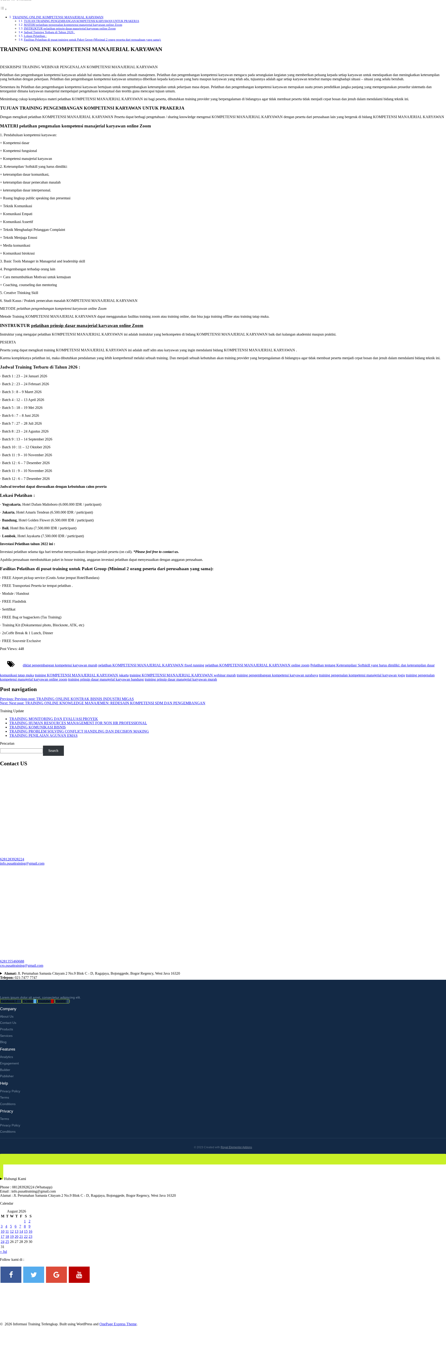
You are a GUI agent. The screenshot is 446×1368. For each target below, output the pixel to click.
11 (7, 1231)
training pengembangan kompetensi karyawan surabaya (277, 675)
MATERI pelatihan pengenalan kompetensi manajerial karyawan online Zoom (73, 24)
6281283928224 (12, 859)
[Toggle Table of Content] (3, 9)
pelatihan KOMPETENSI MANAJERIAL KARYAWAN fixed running (151, 665)
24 (2, 1242)
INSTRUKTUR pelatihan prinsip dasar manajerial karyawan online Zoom (70, 28)
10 (2, 1231)
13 (16, 1231)
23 (30, 1237)
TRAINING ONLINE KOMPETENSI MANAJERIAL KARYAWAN (58, 17)
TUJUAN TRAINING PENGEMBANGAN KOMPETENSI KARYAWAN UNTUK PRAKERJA (81, 21)
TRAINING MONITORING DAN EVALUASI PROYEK (53, 719)
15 (26, 1231)
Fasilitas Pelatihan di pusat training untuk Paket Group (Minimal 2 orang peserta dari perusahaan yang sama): (92, 39)
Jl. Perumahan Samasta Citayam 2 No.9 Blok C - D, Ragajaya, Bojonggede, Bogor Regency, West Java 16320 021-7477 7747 (90, 975)
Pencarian (7, 743)
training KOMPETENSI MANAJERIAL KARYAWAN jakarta (82, 675)
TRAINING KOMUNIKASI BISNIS (37, 727)
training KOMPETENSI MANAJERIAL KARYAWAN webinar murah (183, 675)
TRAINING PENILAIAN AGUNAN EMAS (43, 735)
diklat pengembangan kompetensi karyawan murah (60, 665)
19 (12, 1237)
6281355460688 (12, 961)
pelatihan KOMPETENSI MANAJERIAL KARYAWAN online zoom (257, 665)
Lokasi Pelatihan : (35, 36)
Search (53, 751)
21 (21, 1237)
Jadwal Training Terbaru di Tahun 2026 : (49, 32)
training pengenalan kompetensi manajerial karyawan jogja (362, 675)
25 (7, 1242)
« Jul (3, 1252)
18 (7, 1237)
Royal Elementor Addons (236, 1147)
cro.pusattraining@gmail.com (21, 965)
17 (2, 1237)
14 (21, 1231)
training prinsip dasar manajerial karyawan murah (181, 679)
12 (12, 1231)
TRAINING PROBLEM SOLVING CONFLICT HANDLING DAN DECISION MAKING (79, 731)
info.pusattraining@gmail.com (22, 863)
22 (26, 1237)
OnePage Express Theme (118, 1324)
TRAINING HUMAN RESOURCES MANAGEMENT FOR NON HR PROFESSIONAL (78, 723)
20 (16, 1237)
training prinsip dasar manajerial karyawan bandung (106, 679)
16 (30, 1231)
